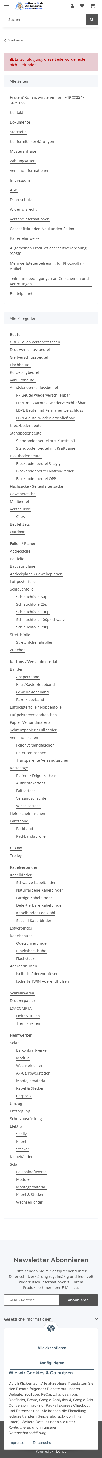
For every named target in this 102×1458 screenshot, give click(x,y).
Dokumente (20, 122)
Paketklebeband (30, 699)
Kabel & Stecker (30, 1088)
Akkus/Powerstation (33, 1073)
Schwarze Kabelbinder (36, 882)
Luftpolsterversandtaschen (33, 714)
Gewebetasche (23, 493)
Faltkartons (26, 790)
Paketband (19, 821)
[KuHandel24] (30, 6)
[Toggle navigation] (6, 3)
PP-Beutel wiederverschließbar (43, 395)
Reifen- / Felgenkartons (36, 775)
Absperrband (27, 676)
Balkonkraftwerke (31, 1050)
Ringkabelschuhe (31, 950)
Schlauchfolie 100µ (32, 611)
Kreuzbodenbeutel (26, 425)
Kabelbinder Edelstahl (35, 912)
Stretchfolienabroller (34, 642)
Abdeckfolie (20, 551)
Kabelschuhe (21, 935)
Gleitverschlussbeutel (29, 357)
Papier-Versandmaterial (31, 722)
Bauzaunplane (22, 566)
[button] (72, 6)
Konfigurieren (52, 1363)
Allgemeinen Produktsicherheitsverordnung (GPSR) (48, 251)
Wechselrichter (29, 1065)
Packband (24, 828)
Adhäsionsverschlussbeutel (34, 387)
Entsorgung (20, 1111)
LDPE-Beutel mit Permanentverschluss (49, 410)
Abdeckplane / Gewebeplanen (36, 573)
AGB (13, 189)
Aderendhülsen (23, 966)
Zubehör (17, 649)
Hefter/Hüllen (28, 1015)
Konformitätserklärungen (32, 141)
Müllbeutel (19, 501)
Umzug (16, 1103)
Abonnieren (78, 1300)
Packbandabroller (31, 836)
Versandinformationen (29, 170)
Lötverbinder (21, 928)
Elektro (16, 1126)
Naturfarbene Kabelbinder (39, 890)
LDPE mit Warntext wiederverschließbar (51, 402)
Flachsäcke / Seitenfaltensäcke (36, 486)
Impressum (18, 1442)
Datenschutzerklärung (28, 1276)
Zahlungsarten (23, 160)
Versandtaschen (24, 737)
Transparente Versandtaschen (42, 760)
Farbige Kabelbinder (34, 897)
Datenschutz (44, 1442)
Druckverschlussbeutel (30, 349)
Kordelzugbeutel (24, 372)
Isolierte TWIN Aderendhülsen (42, 981)
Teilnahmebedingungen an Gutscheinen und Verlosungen (49, 281)
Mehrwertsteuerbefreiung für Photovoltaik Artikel (47, 266)
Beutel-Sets (20, 524)
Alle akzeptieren (52, 1347)
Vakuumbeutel (22, 379)
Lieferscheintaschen (27, 813)
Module (23, 1057)
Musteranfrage (23, 151)
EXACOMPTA (21, 1008)
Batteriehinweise (24, 238)
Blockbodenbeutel (26, 455)
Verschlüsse (20, 509)
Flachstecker (27, 958)
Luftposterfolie (23, 581)
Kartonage (19, 767)
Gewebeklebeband (32, 691)
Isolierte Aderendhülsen (37, 973)
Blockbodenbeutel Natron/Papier (45, 471)
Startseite (18, 131)
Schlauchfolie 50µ (31, 596)
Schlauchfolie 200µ (32, 627)
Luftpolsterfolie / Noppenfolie (36, 707)
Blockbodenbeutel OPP (36, 478)
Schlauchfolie (21, 589)
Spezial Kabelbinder (34, 920)
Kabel (21, 1141)
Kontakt (16, 112)
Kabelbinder (21, 874)
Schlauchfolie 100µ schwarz (40, 619)
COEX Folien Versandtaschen (35, 342)
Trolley (16, 855)
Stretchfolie (20, 634)
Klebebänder (21, 1156)
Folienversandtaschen (35, 745)
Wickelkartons (28, 805)
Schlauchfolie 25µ (31, 604)
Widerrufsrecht (23, 209)
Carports (23, 1095)
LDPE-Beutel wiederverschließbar (45, 417)
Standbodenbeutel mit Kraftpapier (46, 448)
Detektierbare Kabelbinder (39, 905)
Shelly (21, 1133)
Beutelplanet (21, 293)
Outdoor (17, 531)
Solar (14, 1042)
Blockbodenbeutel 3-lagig (38, 463)
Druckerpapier (22, 1000)
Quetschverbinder (32, 943)
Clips (20, 516)
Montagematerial (31, 1080)
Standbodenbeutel (26, 433)
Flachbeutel (20, 364)
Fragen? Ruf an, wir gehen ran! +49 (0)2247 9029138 (47, 100)
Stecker (22, 1149)
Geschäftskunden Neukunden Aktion (42, 228)
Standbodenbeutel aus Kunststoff (45, 440)
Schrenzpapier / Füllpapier (33, 729)
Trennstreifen (28, 1023)
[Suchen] (92, 19)
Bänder (16, 669)
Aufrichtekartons (31, 783)
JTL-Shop (60, 1451)
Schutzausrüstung (26, 1118)
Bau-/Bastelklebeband (35, 684)
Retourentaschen (31, 752)
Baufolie (17, 558)
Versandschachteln (33, 798)
